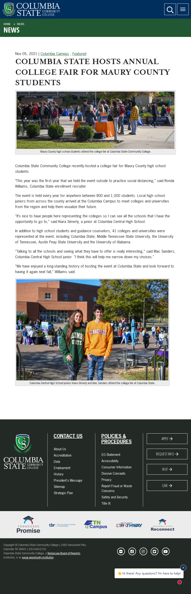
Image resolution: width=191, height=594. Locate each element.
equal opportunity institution (38, 557)
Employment (62, 468)
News (20, 24)
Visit (165, 469)
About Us (60, 449)
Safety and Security (115, 497)
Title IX (106, 503)
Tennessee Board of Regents (63, 553)
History (58, 474)
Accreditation (63, 455)
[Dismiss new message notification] (183, 568)
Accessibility (110, 461)
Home (7, 24)
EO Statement (111, 454)
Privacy (106, 479)
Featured (79, 53)
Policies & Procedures (116, 438)
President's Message (68, 480)
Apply (165, 438)
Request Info (165, 454)
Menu (183, 9)
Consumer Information (117, 467)
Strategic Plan (63, 493)
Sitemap (59, 486)
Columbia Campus (55, 53)
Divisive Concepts (114, 473)
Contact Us (68, 436)
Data (57, 461)
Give (165, 485)
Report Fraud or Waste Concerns (117, 488)
